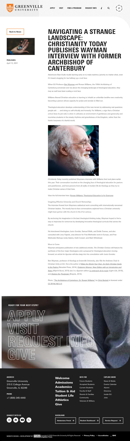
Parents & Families (87, 394)
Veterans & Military (87, 401)
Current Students (86, 388)
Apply (52, 8)
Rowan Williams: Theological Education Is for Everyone (91, 195)
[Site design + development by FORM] (23, 436)
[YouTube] (22, 419)
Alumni (106, 388)
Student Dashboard (87, 421)
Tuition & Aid (65, 391)
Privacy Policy (89, 435)
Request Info (91, 8)
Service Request (111, 421)
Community (84, 398)
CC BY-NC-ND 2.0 (55, 284)
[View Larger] (21, 57)
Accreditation (103, 435)
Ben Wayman (69, 84)
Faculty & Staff (85, 391)
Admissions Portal (64, 421)
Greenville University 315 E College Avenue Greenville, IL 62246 (18, 384)
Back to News (15, 32)
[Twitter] (28, 419)
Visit (61, 8)
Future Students (86, 381)
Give (21, 354)
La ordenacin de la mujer (98, 271)
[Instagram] (9, 419)
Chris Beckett (103, 280)
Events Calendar (110, 384)
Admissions (64, 382)
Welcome (62, 378)
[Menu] (119, 8)
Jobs (106, 398)
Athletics (62, 400)
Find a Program (74, 8)
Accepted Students (87, 384)
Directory (107, 391)
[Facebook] (15, 419)
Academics (63, 387)
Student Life (64, 395)
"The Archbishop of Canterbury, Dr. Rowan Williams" (74, 280)
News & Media (109, 381)
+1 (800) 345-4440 (16, 397)
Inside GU (108, 394)
